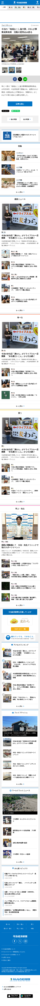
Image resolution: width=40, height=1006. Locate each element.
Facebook (14, 941)
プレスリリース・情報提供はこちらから (14, 952)
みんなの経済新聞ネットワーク (20, 979)
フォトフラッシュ (7, 25)
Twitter (20, 941)
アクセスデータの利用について (11, 954)
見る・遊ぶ (18, 7)
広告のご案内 (6, 960)
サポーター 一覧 (20, 629)
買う (24, 7)
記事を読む (20, 104)
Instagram (25, 941)
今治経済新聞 (20, 2)
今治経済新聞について (9, 949)
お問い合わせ (6, 957)
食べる (11, 7)
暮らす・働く (31, 7)
